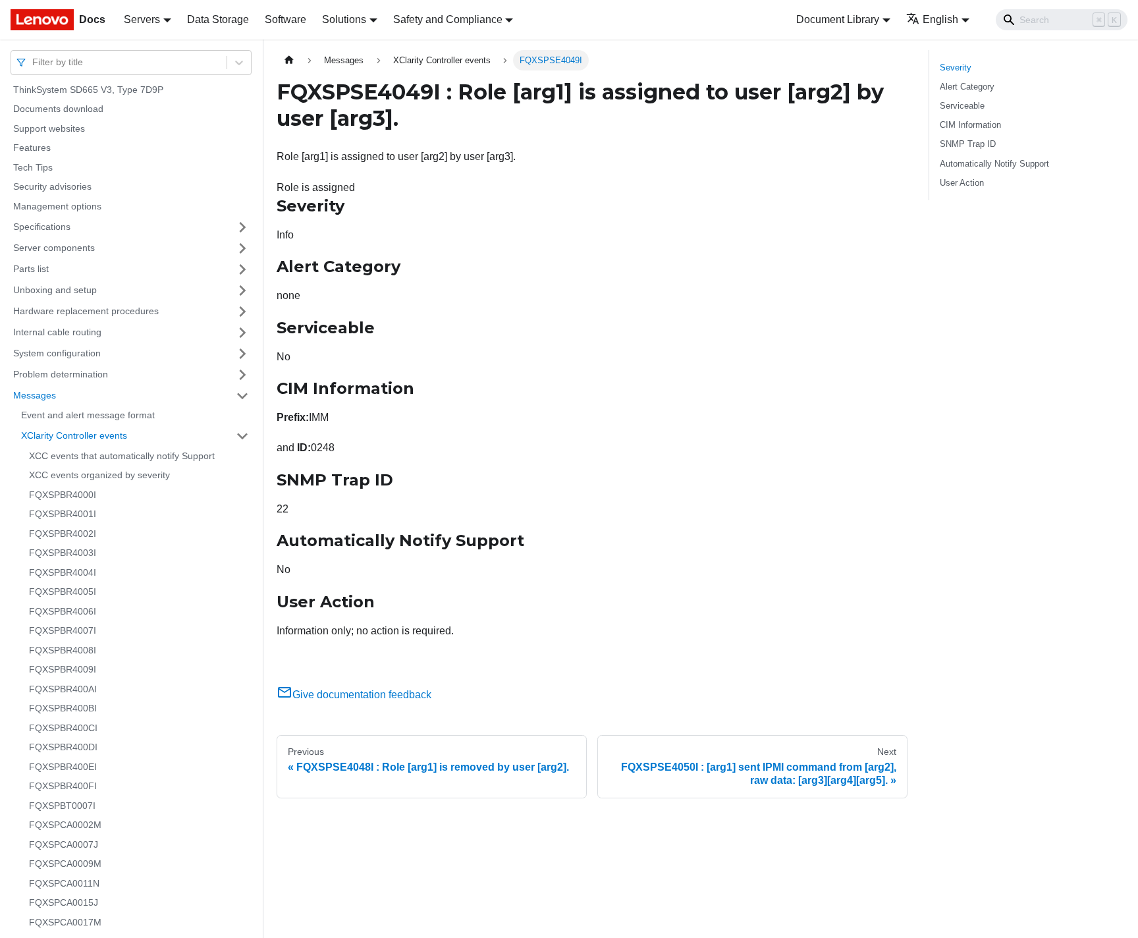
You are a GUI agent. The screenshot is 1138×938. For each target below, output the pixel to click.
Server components (54, 247)
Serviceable (962, 106)
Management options (57, 206)
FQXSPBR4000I (62, 494)
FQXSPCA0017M (65, 922)
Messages (34, 395)
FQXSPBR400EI (63, 766)
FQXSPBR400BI (63, 709)
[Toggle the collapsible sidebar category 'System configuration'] (242, 353)
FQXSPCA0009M (65, 864)
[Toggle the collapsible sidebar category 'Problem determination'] (242, 374)
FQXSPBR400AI (63, 689)
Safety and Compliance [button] (447, 19)
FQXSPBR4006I (62, 611)
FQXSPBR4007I (62, 631)
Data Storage (218, 19)
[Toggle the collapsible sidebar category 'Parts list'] (242, 269)
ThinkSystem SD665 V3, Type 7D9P (88, 89)
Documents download (58, 109)
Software (285, 19)
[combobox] (33, 62)
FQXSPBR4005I (62, 592)
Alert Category (967, 87)
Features (32, 148)
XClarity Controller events (74, 435)
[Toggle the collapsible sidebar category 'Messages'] (242, 395)
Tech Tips (33, 167)
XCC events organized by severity (99, 475)
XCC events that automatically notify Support (122, 456)
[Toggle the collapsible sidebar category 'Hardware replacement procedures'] (242, 311)
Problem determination (60, 374)
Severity (955, 67)
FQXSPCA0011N (64, 883)
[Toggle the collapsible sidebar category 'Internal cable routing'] (242, 332)
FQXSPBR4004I (62, 572)
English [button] (940, 19)
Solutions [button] (344, 19)
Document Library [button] (837, 19)
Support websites (49, 128)
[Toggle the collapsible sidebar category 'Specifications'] (242, 227)
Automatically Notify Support (994, 164)
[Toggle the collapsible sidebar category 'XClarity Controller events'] (242, 436)
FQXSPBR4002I (62, 533)
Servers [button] (142, 19)
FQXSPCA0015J (63, 903)
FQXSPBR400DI (63, 747)
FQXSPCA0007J (63, 844)
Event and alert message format (88, 415)
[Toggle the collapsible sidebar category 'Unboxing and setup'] (242, 290)
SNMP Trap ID (968, 144)
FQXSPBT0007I (62, 805)
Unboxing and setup (55, 290)
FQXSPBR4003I (62, 553)
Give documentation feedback (361, 694)
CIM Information (970, 125)
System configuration (57, 353)
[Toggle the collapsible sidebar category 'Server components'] (242, 248)
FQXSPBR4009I (62, 670)
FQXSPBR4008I (62, 650)
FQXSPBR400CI (63, 728)
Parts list (31, 268)
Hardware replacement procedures (86, 311)
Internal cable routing (57, 332)
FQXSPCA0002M (65, 825)
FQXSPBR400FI (63, 786)
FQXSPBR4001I (62, 514)
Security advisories (52, 187)
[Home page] (289, 60)
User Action (962, 183)
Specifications (41, 226)
